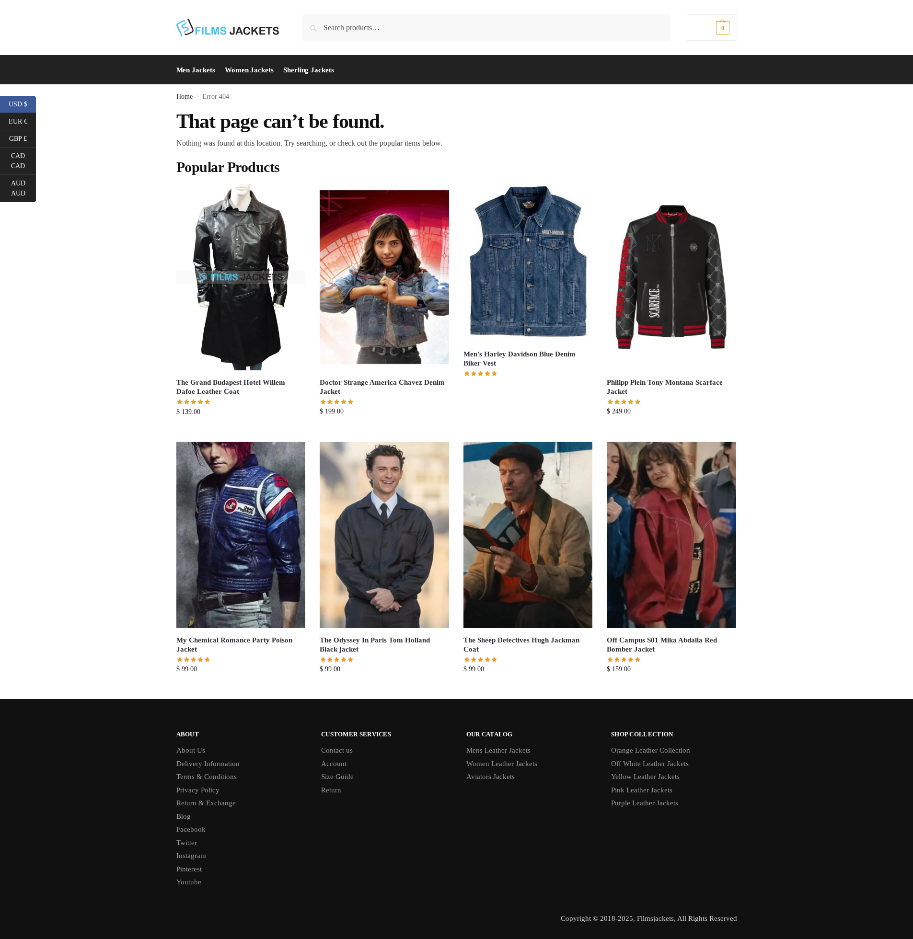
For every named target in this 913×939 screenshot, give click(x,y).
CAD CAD (23, 161)
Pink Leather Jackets (641, 790)
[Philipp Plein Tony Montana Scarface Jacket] (671, 277)
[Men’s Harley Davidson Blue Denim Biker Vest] (528, 263)
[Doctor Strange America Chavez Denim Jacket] (384, 277)
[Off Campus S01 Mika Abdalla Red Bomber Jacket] (671, 535)
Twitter (186, 843)
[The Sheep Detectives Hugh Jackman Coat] (528, 535)
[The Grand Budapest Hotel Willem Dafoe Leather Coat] (241, 277)
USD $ (22, 103)
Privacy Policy (198, 790)
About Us (190, 750)
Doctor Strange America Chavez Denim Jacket (382, 387)
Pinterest (189, 869)
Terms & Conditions (206, 776)
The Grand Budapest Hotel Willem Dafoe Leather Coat (230, 387)
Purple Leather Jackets (644, 803)
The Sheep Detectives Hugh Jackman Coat (521, 644)
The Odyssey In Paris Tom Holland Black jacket (375, 644)
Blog (183, 816)
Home (184, 96)
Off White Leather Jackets (650, 763)
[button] (712, 27)
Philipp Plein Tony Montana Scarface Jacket (665, 387)
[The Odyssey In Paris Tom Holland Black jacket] (384, 535)
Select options (241, 431)
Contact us (337, 750)
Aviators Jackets (490, 776)
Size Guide (337, 776)
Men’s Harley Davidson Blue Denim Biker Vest (519, 358)
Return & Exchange (206, 803)
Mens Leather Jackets (498, 750)
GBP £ (22, 138)
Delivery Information (208, 763)
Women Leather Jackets (501, 763)
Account (334, 763)
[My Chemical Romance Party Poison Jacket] (241, 535)
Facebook (191, 829)
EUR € (22, 120)
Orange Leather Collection (650, 750)
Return (331, 790)
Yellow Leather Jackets (645, 776)
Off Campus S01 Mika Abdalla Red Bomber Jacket (662, 644)
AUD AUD (23, 188)
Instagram (191, 855)
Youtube (188, 882)
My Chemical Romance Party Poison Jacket (234, 644)
